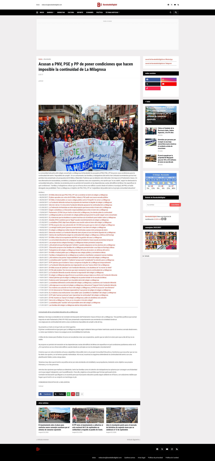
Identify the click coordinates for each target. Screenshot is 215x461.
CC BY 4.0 (157, 219)
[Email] (77, 394)
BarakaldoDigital (151, 216)
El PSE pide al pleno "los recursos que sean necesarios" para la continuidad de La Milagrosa (80, 270)
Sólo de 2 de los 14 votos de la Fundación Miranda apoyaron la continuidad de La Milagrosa (80, 205)
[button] (38, 12)
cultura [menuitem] (71, 12)
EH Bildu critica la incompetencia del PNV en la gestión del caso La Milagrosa (75, 237)
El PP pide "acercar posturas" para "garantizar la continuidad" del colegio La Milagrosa (78, 295)
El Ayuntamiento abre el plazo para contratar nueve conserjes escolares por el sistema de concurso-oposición (54, 427)
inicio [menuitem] (42, 12)
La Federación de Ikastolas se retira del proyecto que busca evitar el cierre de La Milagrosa (80, 207)
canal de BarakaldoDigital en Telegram (158, 63)
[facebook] (168, 4)
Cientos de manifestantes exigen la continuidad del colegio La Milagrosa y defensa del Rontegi (81, 235)
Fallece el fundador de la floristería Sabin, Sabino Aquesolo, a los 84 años (166, 130)
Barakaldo (47, 59)
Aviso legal (141, 458)
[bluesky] (169, 88)
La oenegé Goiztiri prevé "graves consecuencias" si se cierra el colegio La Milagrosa (77, 227)
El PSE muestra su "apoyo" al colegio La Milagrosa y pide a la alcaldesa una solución (77, 298)
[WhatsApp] (68, 394)
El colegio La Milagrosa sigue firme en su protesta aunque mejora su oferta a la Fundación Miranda (83, 275)
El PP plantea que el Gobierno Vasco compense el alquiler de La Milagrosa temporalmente (80, 262)
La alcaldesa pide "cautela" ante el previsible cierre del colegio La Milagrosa (74, 302)
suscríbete (175, 205)
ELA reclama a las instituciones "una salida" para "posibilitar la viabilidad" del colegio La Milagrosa (82, 293)
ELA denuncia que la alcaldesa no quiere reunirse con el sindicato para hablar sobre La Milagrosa (82, 217)
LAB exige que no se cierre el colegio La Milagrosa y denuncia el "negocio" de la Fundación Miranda (82, 285)
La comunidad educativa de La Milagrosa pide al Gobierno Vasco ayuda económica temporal (81, 240)
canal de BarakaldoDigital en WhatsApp (159, 59)
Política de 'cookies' (172, 458)
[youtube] (175, 4)
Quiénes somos (129, 458)
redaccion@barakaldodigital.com (52, 5)
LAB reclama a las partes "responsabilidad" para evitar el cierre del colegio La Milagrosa (79, 257)
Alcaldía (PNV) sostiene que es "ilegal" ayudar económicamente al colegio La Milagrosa (79, 220)
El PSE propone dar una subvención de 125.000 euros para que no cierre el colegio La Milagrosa (82, 225)
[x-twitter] (171, 4)
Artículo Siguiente (133, 440)
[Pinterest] (73, 394)
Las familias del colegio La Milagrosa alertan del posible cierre (70, 305)
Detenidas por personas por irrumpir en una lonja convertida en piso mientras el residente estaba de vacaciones (167, 144)
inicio (38, 5)
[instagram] (169, 80)
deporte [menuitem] (80, 12)
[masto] (153, 93)
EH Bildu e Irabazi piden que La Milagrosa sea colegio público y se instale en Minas (77, 252)
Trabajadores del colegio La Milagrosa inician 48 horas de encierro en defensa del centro (79, 250)
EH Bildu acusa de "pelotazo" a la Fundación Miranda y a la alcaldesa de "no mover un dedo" (80, 267)
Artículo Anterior (43, 440)
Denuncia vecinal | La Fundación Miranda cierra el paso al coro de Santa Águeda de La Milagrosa (82, 232)
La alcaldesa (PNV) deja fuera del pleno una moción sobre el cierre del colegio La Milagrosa (80, 222)
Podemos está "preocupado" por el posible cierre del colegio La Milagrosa (74, 280)
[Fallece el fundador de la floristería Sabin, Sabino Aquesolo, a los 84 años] (150, 130)
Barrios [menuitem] (50, 12)
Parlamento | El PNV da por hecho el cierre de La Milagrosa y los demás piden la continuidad (80, 212)
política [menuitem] (99, 12)
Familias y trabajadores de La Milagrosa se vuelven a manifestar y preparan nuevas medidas (81, 255)
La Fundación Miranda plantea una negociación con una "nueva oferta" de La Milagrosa (79, 265)
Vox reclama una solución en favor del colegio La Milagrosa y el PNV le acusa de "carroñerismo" (81, 288)
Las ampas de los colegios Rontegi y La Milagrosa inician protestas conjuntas (75, 242)
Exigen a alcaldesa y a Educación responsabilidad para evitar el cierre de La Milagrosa (78, 210)
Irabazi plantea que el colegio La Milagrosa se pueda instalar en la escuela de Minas (77, 277)
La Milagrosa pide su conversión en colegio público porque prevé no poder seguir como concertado (83, 215)
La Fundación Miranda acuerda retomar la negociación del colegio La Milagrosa (76, 272)
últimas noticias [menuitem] (112, 12)
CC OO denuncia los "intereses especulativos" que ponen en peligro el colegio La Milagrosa (80, 290)
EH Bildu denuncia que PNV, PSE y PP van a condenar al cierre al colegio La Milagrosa (78, 195)
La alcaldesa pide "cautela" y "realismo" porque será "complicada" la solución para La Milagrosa (81, 260)
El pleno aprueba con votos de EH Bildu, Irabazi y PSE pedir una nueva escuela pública (78, 197)
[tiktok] (153, 88)
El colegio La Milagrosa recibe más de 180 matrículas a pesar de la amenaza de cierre (78, 230)
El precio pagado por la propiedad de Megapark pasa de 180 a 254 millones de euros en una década (167, 158)
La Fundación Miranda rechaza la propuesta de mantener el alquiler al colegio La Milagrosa (80, 202)
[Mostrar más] (82, 394)
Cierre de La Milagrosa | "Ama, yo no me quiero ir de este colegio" (71, 300)
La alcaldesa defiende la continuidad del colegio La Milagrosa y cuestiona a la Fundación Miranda (82, 282)
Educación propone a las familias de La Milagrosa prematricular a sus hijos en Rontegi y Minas (81, 247)
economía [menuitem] (89, 12)
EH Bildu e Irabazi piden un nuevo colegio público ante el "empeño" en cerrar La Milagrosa (79, 200)
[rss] (178, 4)
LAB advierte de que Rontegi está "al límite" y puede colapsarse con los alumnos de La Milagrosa (82, 245)
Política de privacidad (155, 458)
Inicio (40, 59)
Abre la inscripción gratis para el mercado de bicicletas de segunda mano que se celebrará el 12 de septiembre (121, 427)
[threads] (169, 93)
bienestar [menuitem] (61, 12)
